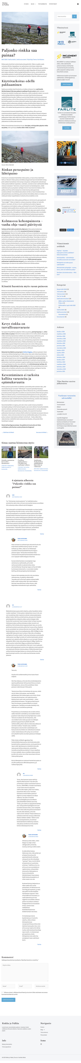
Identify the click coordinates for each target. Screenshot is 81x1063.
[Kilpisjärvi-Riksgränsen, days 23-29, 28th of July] (73, 221)
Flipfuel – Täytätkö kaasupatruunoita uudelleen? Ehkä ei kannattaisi (65, 253)
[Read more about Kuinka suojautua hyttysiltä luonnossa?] (9, 452)
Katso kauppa (67, 84)
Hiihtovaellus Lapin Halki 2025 (66, 305)
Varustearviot (21, 470)
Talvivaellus (60, 291)
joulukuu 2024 (61, 345)
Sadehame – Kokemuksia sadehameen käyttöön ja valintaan (38, 463)
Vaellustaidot (12, 59)
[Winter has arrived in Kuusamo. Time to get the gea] (60, 217)
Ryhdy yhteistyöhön (7, 1044)
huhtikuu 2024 (61, 362)
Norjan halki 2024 (61, 289)
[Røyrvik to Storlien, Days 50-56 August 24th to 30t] (67, 217)
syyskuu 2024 (60, 352)
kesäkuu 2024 (61, 360)
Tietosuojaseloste (6, 1047)
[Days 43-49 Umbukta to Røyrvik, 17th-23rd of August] (73, 217)
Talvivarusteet (61, 294)
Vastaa (42, 534)
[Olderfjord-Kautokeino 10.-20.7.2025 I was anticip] (67, 225)
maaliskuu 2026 (61, 334)
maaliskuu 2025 (61, 341)
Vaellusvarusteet (21, 59)
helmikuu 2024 (61, 367)
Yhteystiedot (53, 4)
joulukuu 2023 (61, 371)
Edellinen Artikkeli (8, 432)
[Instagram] (78, 4)
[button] (35, 4)
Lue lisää (66, 128)
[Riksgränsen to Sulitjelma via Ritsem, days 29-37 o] (67, 221)
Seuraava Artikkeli (42, 432)
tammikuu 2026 (61, 338)
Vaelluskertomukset (63, 298)
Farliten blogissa (27, 352)
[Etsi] (74, 16)
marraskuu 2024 (61, 348)
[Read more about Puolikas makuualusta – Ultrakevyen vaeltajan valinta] (25, 452)
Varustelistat (62, 314)
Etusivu (26, 4)
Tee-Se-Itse (26, 467)
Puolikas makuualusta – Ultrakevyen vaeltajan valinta (24, 462)
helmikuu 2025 (61, 343)
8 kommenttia (28, 470)
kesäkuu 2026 (61, 331)
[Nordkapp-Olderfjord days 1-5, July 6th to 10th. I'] (73, 225)
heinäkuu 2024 (61, 357)
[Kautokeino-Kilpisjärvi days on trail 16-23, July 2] (60, 225)
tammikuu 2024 (61, 369)
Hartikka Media (22, 1057)
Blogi (32, 4)
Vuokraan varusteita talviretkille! (67, 397)
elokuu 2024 (60, 355)
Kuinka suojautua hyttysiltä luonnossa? (8, 462)
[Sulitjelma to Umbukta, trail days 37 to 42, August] (60, 221)
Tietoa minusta (42, 4)
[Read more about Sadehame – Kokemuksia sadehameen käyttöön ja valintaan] (41, 452)
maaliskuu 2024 (61, 364)
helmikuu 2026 (61, 336)
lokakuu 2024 (60, 350)
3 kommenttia (44, 470)
